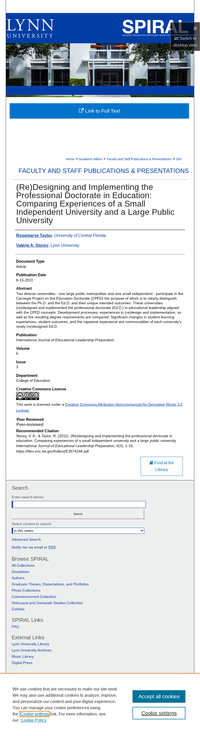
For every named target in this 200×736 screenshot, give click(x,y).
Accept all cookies (159, 696)
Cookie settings (34, 714)
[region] (100, 704)
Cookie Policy (33, 720)
